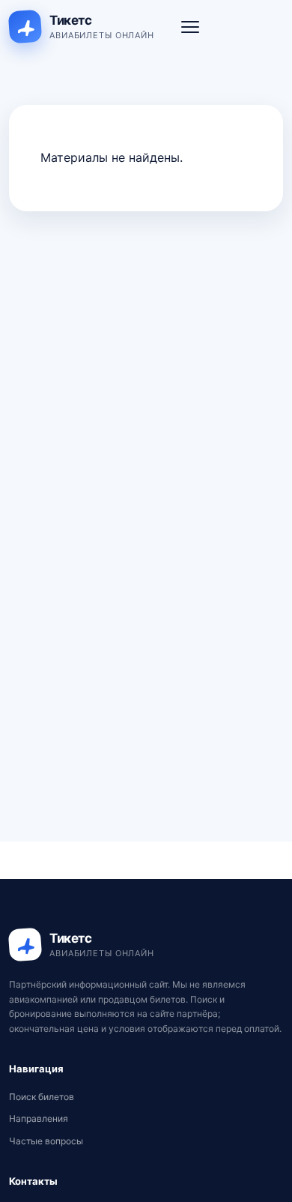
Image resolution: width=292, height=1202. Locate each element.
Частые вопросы (46, 1141)
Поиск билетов (41, 1096)
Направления (38, 1118)
